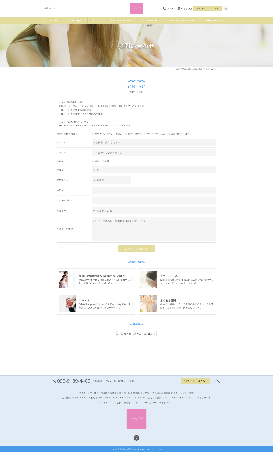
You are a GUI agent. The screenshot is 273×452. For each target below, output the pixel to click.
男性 (97, 161)
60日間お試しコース (181, 133)
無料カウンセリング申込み (108, 133)
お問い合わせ (135, 133)
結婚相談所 (150, 333)
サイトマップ (166, 402)
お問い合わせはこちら (207, 8)
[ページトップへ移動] (217, 381)
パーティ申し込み (156, 133)
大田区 (137, 333)
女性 (107, 161)
